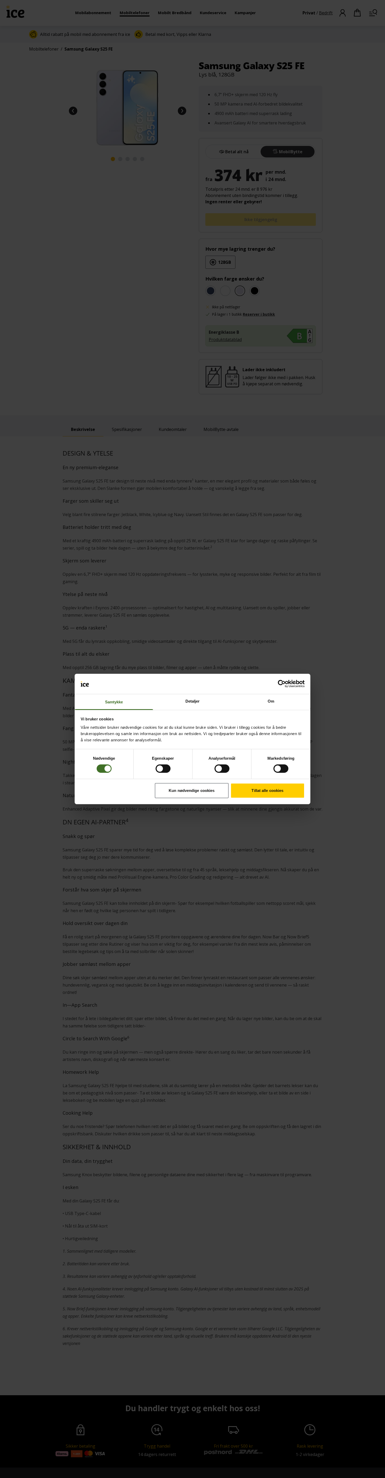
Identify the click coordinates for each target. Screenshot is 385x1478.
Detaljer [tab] (192, 701)
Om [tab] (271, 701)
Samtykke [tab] (114, 702)
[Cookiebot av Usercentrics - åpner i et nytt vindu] (282, 684)
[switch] (163, 768)
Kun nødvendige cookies (191, 790)
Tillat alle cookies (267, 790)
